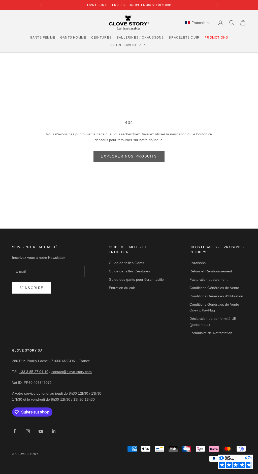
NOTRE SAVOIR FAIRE (129, 45)
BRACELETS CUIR (184, 37)
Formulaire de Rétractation (210, 333)
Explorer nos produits (129, 156)
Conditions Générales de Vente (214, 288)
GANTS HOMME (73, 37)
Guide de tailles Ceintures (129, 271)
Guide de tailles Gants (126, 263)
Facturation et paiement (208, 279)
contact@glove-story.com (71, 372)
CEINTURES (101, 37)
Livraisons (197, 263)
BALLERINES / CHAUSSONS (140, 37)
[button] (198, 23)
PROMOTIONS (216, 37)
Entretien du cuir (122, 288)
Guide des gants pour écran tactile (136, 279)
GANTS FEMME (42, 37)
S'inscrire (31, 288)
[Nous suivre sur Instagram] (27, 431)
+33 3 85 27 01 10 (33, 372)
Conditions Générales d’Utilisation (216, 296)
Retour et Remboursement (210, 271)
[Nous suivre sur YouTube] (40, 431)
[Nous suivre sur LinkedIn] (53, 431)
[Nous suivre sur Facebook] (14, 431)
